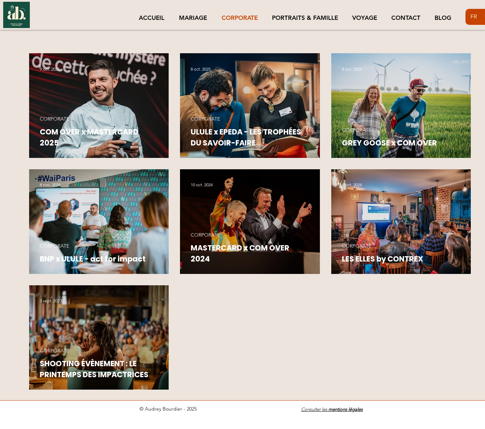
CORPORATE (54, 119)
